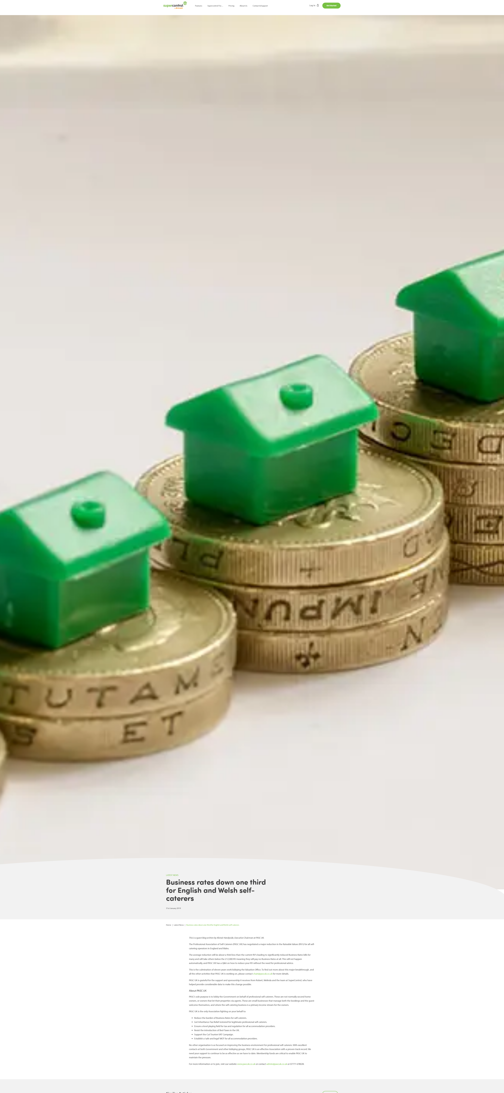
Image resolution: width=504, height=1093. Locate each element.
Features (198, 5)
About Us (243, 5)
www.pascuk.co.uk (246, 1063)
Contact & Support (260, 5)
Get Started (331, 5)
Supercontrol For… (215, 5)
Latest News (179, 925)
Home (168, 925)
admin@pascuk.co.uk (276, 1063)
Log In (312, 5)
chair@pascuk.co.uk (262, 973)
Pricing (231, 5)
